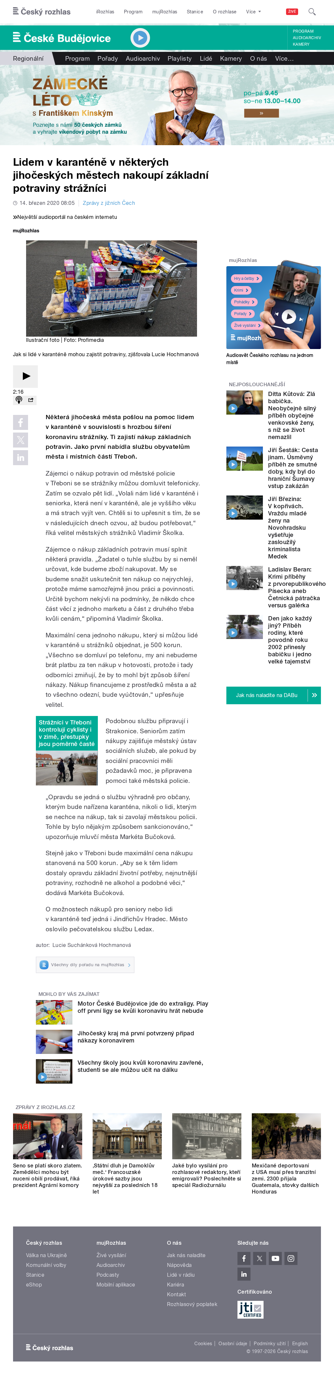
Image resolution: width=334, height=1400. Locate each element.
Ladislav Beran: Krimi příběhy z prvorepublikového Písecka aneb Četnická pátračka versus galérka (297, 587)
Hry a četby (244, 278)
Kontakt (176, 1294)
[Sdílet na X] (20, 440)
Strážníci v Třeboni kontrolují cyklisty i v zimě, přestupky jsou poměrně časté (67, 733)
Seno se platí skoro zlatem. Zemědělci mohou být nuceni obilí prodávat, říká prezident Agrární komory (47, 1175)
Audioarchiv (307, 38)
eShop (34, 1285)
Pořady (108, 58)
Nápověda (179, 1265)
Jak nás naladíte (186, 1255)
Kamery (301, 44)
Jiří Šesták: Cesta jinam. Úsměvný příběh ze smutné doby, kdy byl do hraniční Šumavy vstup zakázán (293, 468)
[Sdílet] (31, 400)
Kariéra (175, 1285)
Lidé (206, 58)
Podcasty (108, 1275)
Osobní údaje (233, 1343)
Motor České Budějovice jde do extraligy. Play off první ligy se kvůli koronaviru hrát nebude (143, 1007)
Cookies (203, 1343)
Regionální (28, 58)
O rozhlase (225, 11)
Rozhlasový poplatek (192, 1304)
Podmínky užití (270, 1343)
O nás (258, 58)
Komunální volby (46, 1265)
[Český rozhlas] (41, 11)
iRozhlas (105, 11)
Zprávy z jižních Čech (109, 203)
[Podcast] (19, 400)
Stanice (195, 11)
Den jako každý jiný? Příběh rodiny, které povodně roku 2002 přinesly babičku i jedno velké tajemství (290, 640)
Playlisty (180, 58)
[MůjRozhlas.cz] (26, 231)
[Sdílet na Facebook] (20, 422)
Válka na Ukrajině (46, 1255)
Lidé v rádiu (181, 1275)
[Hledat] (312, 11)
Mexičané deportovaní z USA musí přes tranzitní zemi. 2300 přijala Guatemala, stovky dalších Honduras (285, 1179)
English (300, 1343)
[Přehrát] (25, 376)
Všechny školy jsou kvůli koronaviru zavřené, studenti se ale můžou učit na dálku (140, 1066)
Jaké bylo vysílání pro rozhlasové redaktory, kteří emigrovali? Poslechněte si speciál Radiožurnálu (206, 1175)
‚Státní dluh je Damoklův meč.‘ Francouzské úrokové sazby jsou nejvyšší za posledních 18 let (125, 1179)
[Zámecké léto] (167, 105)
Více (284, 58)
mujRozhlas (164, 11)
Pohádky (242, 302)
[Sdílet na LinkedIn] (20, 457)
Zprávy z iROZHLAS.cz (45, 1107)
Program (133, 11)
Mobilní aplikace (116, 1285)
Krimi (238, 290)
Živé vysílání (245, 325)
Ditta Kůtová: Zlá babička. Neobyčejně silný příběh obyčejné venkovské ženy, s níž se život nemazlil (292, 415)
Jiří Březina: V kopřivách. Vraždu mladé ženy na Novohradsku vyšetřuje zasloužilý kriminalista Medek (287, 527)
